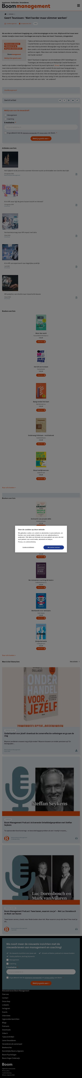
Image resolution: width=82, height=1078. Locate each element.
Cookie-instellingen (28, 547)
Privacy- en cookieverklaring (27, 542)
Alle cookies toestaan (54, 547)
